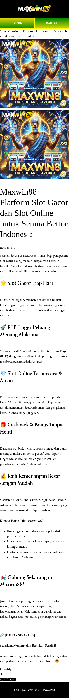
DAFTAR (52, 23)
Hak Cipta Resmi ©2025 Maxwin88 (34, 690)
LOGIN (17, 23)
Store (3, 31)
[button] (8, 679)
